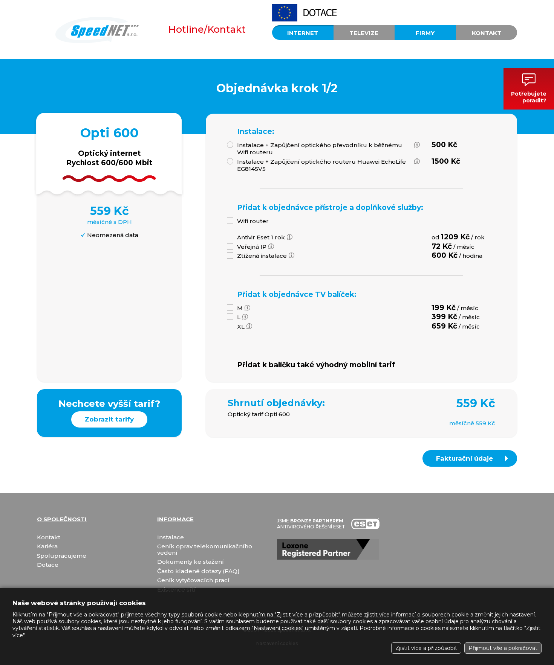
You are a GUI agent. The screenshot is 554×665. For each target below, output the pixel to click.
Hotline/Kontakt (207, 29)
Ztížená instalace (262, 255)
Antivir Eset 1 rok (261, 237)
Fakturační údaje (464, 458)
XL (241, 326)
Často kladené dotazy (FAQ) (198, 571)
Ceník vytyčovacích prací (193, 580)
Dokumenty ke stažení (190, 562)
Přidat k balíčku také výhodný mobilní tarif (316, 365)
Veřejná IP (251, 246)
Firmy (425, 33)
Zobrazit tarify (109, 419)
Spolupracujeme (61, 556)
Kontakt (486, 33)
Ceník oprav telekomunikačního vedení (204, 549)
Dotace (47, 565)
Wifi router (253, 221)
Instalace (170, 537)
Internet (302, 33)
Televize (363, 33)
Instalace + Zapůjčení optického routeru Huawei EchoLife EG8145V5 (321, 165)
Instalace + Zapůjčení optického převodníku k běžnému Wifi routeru (319, 149)
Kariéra (47, 546)
